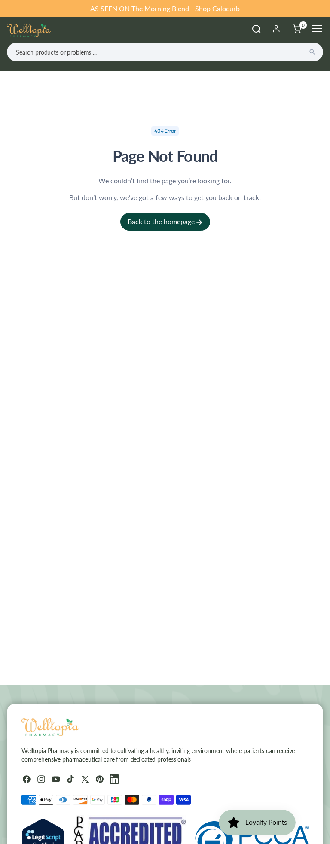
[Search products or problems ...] (312, 52)
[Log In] (276, 29)
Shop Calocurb (217, 8)
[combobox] (165, 52)
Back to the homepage (162, 221)
